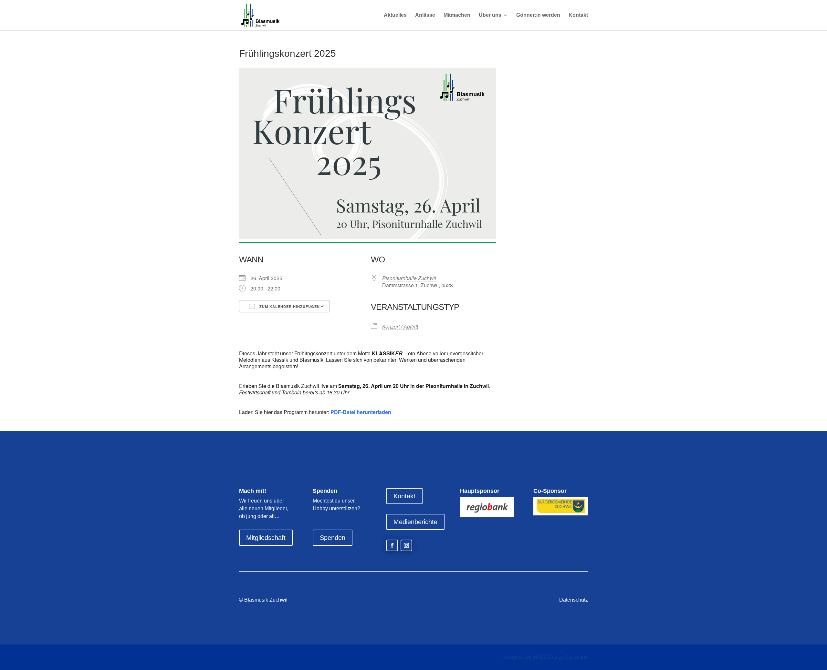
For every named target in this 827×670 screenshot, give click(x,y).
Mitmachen (457, 15)
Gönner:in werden (538, 15)
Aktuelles (395, 15)
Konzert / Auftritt (400, 326)
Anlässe (425, 15)
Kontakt (578, 15)
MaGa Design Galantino (560, 657)
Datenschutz (573, 600)
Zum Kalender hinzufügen (289, 306)
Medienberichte (415, 521)
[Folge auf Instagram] (406, 545)
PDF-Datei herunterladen (360, 412)
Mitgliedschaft (266, 537)
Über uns (490, 15)
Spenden (332, 537)
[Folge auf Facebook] (392, 545)
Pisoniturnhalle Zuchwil (409, 278)
